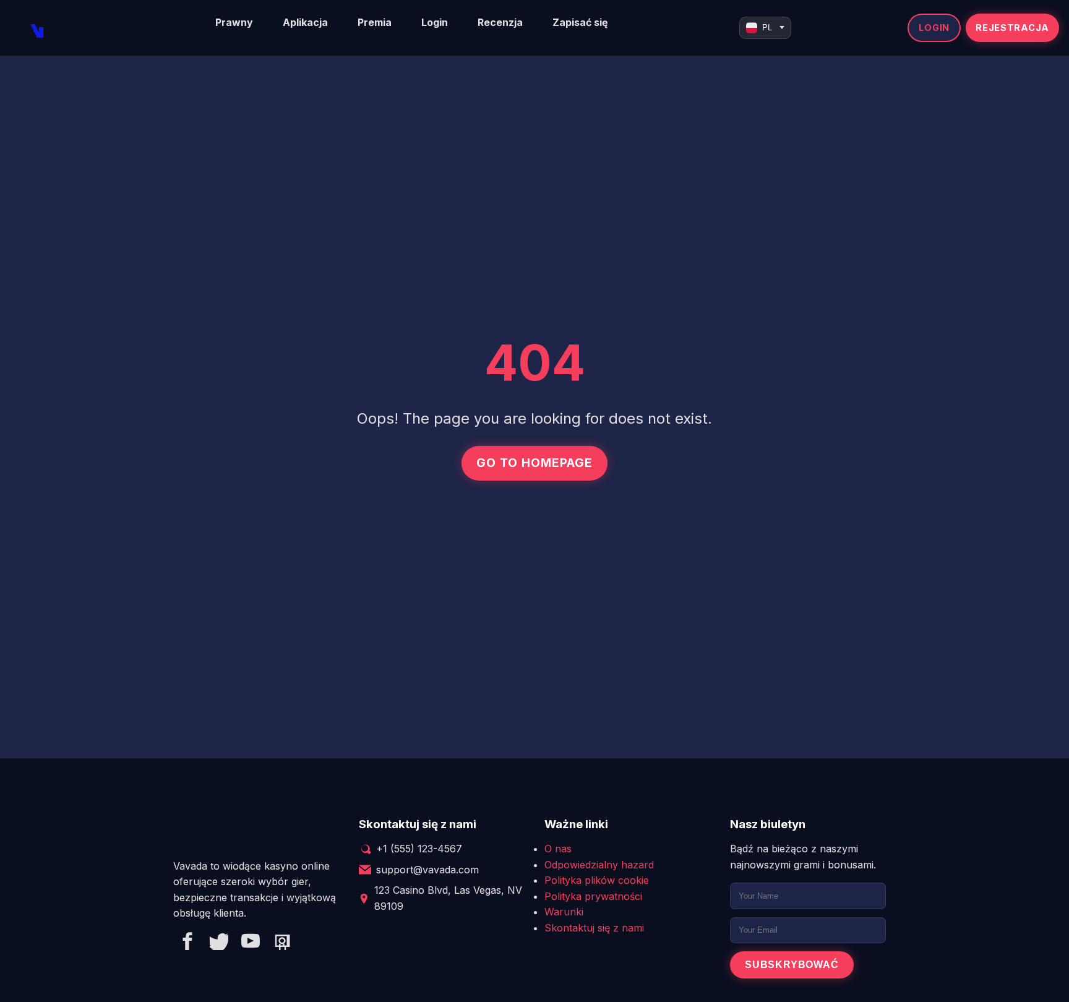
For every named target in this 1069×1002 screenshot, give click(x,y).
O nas (558, 848)
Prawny (234, 22)
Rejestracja (1012, 27)
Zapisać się (580, 22)
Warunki (563, 912)
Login (434, 22)
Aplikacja (305, 22)
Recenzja (500, 22)
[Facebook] (187, 943)
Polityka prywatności (593, 896)
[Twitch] (282, 943)
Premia (375, 22)
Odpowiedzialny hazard (599, 865)
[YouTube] (250, 943)
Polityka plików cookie (596, 880)
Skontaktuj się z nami (594, 928)
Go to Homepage (534, 462)
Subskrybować (792, 964)
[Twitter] (219, 943)
